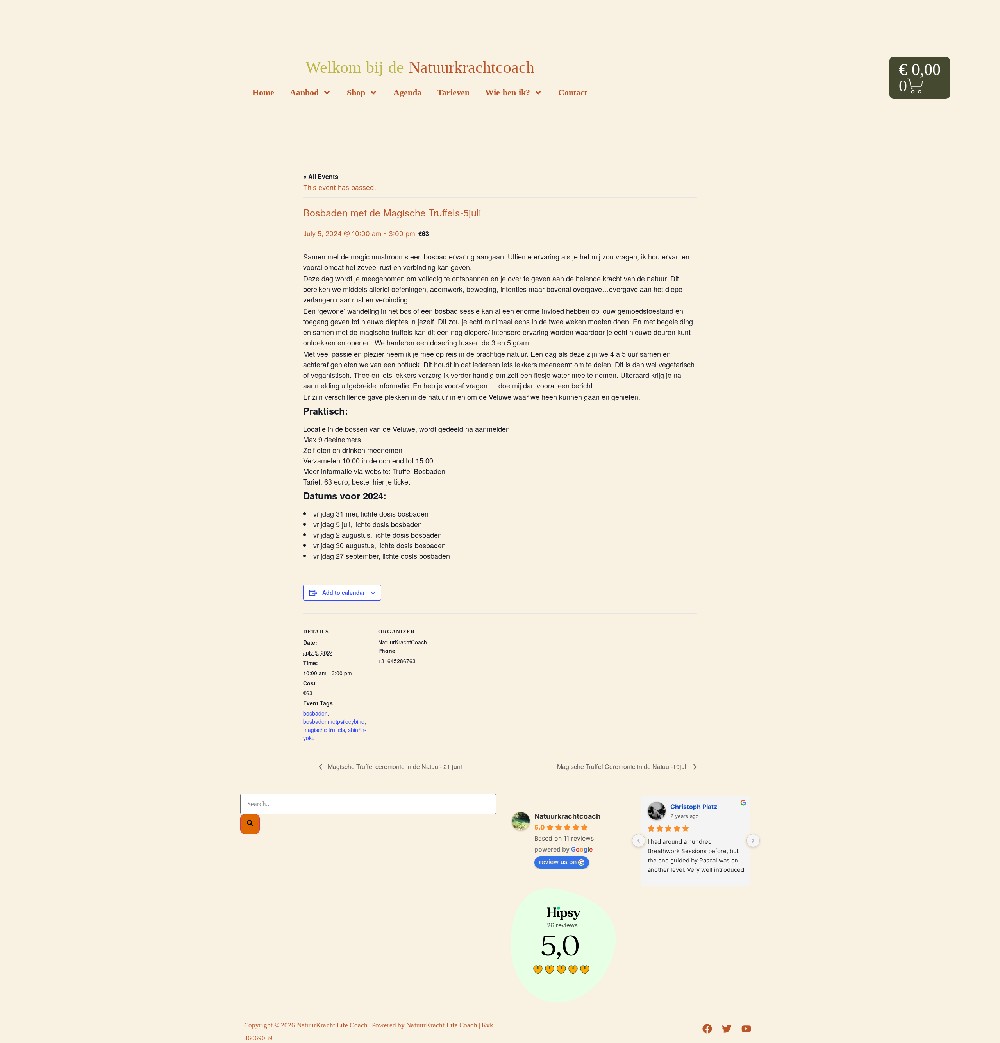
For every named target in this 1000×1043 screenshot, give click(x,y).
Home (263, 92)
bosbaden (315, 713)
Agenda (407, 92)
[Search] (250, 824)
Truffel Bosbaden (419, 471)
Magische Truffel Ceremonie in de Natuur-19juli (623, 766)
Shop (356, 92)
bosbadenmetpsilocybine (333, 721)
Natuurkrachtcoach (567, 816)
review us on (558, 862)
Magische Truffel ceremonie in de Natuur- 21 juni (394, 766)
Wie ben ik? (507, 92)
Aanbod (304, 92)
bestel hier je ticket (381, 481)
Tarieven (453, 92)
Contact (572, 92)
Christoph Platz (693, 806)
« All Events (320, 176)
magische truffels (324, 729)
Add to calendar (343, 592)
